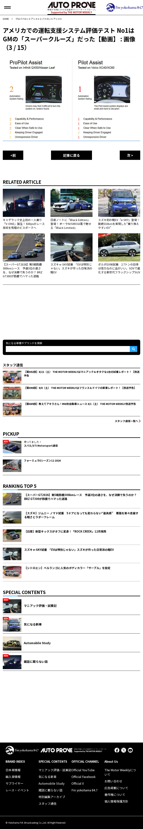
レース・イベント (17, 790)
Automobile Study (51, 783)
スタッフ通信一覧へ (126, 421)
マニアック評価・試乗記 (55, 770)
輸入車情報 (13, 776)
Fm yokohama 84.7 (85, 790)
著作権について (114, 794)
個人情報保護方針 (116, 801)
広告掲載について (116, 788)
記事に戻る (71, 155)
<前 (13, 155)
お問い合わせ (113, 781)
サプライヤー (14, 783)
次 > (130, 155)
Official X (78, 783)
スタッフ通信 (47, 803)
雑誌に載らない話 (50, 790)
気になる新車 (47, 776)
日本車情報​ (13, 770)
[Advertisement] (31, 308)
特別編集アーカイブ (52, 797)
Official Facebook (84, 776)
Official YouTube (83, 770)
